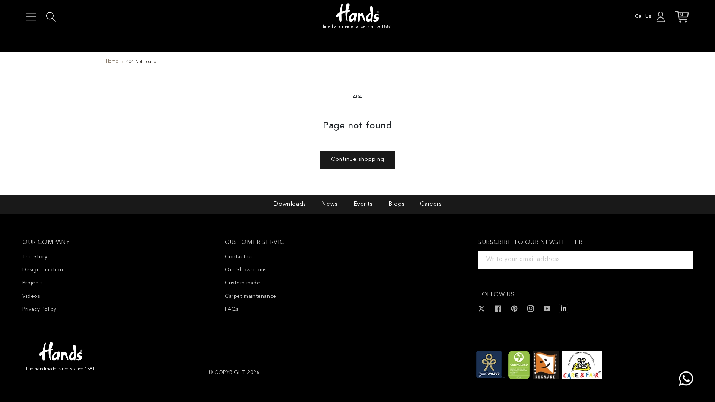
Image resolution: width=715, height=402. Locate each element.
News (329, 204)
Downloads (289, 204)
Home (112, 61)
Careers (430, 204)
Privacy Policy (39, 309)
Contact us (239, 256)
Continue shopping (357, 159)
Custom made (242, 282)
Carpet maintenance (250, 296)
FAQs (231, 309)
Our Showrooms (246, 269)
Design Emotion (42, 269)
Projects (32, 282)
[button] (31, 17)
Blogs (396, 204)
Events (363, 204)
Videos (31, 296)
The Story (34, 256)
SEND (678, 259)
